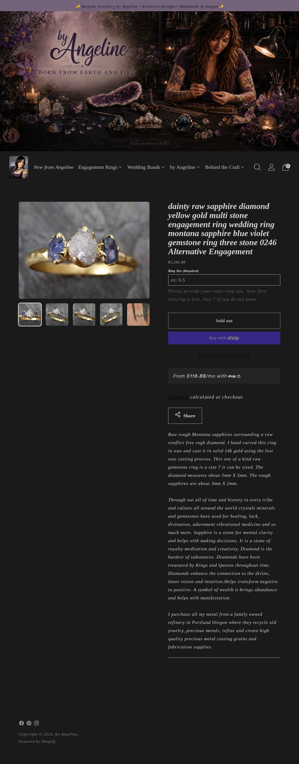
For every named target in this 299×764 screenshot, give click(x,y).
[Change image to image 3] (84, 314)
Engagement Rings (97, 167)
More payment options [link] (224, 355)
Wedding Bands (143, 167)
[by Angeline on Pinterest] (29, 724)
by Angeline (182, 167)
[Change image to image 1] (30, 314)
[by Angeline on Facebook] (21, 724)
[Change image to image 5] (138, 314)
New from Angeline (54, 167)
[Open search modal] (257, 167)
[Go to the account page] (271, 167)
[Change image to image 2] (57, 314)
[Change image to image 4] (111, 314)
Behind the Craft (222, 167)
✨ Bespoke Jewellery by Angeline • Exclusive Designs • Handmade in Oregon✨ (149, 6)
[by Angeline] (18, 167)
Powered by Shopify (37, 741)
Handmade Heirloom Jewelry (149, 143)
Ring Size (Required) (183, 271)
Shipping (178, 397)
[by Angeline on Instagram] (36, 724)
